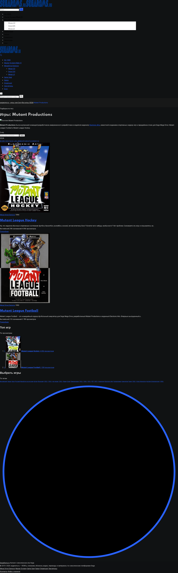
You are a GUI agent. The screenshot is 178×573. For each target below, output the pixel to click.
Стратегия (101, 381)
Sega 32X (11, 26)
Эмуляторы (8, 40)
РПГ (93, 381)
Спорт (68, 381)
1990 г (134, 381)
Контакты (4, 571)
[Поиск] (1, 56)
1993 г (46, 381)
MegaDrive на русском (26, 381)
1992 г (81, 381)
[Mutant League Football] (25, 302)
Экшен (9, 381)
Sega (13, 381)
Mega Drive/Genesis (7, 215)
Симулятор (125, 381)
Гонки (130, 381)
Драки (65, 381)
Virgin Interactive (141, 381)
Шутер (35, 381)
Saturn (6, 34)
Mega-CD (11, 23)
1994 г (50, 381)
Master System (21, 569)
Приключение (75, 381)
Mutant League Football (19, 310)
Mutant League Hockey (18, 220)
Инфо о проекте (14, 571)
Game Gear (8, 31)
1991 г (89, 381)
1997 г (96, 381)
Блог (6, 43)
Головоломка (117, 381)
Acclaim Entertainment (153, 381)
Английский (3, 381)
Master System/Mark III (13, 17)
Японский (41, 381)
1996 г (85, 381)
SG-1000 (7, 14)
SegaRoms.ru (5, 563)
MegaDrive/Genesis (11, 20)
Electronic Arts (94, 125)
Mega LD (11, 29)
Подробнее (4, 232)
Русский (17, 381)
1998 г (162, 381)
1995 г (61, 381)
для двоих (55, 381)
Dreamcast (8, 37)
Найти (22, 135)
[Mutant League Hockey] (25, 212)
